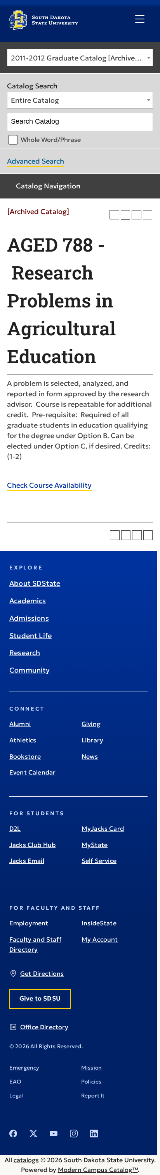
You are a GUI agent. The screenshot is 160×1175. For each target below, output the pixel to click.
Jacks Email (26, 860)
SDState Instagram (74, 1133)
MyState (95, 845)
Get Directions (42, 973)
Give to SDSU (40, 998)
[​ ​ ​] (139, 19)
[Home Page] (43, 27)
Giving (91, 724)
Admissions (29, 618)
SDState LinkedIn (94, 1133)
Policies (91, 1081)
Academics (27, 600)
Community (29, 670)
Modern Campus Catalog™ (98, 1169)
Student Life (30, 635)
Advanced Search (35, 161)
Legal (16, 1095)
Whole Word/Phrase (51, 139)
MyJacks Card (103, 828)
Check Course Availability (49, 485)
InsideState (99, 923)
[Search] (144, 121)
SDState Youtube (53, 1133)
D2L (15, 828)
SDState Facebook (13, 1133)
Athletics (22, 740)
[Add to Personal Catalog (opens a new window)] (114, 215)
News (90, 756)
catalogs (26, 1160)
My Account (100, 939)
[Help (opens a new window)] (148, 215)
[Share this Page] (125, 215)
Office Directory (44, 1027)
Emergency (24, 1067)
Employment (29, 923)
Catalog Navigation (48, 185)
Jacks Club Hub (32, 845)
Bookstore (25, 756)
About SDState (34, 583)
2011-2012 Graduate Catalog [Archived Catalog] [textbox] (82, 57)
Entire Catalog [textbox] (35, 100)
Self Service (99, 860)
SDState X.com (33, 1133)
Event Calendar (32, 772)
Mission (91, 1067)
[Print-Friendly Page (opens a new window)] (136, 215)
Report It (92, 1095)
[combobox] (80, 57)
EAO (15, 1081)
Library (92, 740)
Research (24, 652)
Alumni (20, 724)
